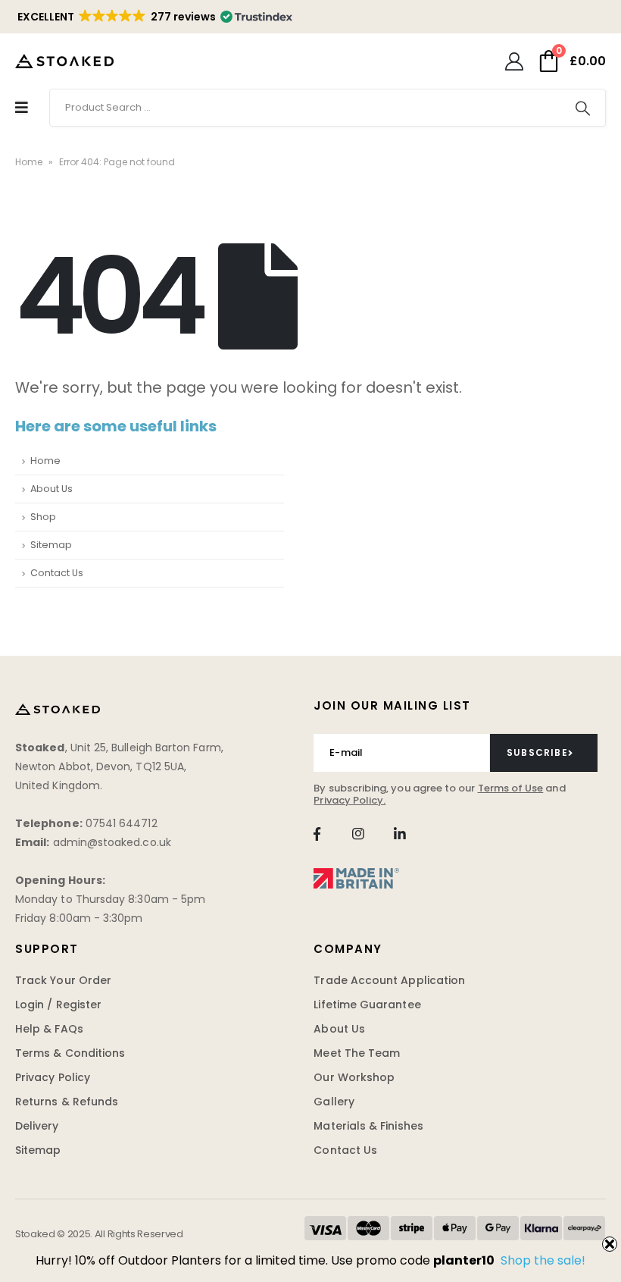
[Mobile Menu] (21, 107)
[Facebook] (316, 833)
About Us (51, 488)
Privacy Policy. (349, 800)
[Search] (582, 107)
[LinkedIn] (399, 833)
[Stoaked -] (64, 60)
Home (28, 161)
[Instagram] (358, 833)
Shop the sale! (543, 1260)
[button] (153, 16)
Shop (43, 516)
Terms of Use (511, 788)
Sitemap (51, 544)
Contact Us (56, 572)
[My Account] (514, 61)
